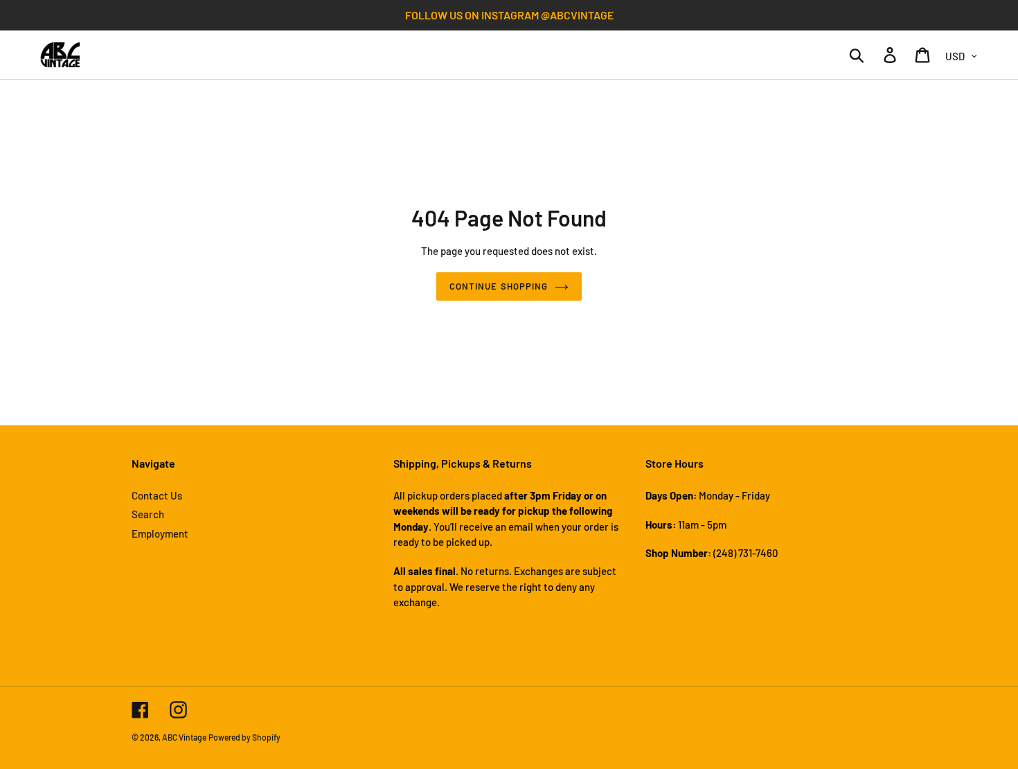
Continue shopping (498, 286)
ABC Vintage (184, 737)
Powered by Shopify (244, 737)
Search (148, 514)
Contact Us (157, 495)
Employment (160, 533)
